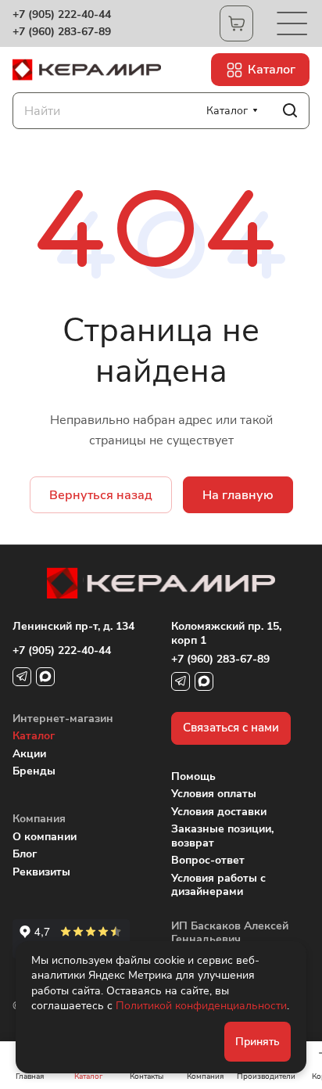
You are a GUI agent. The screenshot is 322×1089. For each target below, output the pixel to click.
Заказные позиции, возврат (222, 835)
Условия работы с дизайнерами (218, 885)
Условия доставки (219, 811)
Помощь (193, 776)
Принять (257, 1041)
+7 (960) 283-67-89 (62, 32)
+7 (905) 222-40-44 (62, 15)
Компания (39, 818)
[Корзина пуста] (236, 23)
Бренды (34, 771)
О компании (45, 836)
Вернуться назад (100, 495)
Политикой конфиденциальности (201, 1005)
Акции (29, 753)
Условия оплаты (213, 793)
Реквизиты (41, 871)
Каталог (34, 735)
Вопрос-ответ (208, 860)
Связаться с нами (231, 727)
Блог (25, 853)
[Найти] (289, 110)
